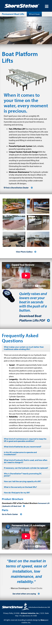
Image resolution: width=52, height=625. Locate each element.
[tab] (26, 348)
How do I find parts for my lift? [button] (17, 492)
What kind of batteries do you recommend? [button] (22, 446)
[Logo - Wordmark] (23, 6)
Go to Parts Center (10, 514)
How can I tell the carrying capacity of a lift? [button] (22, 481)
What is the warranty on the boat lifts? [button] (20, 487)
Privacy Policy (8, 613)
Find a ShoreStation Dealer (17, 187)
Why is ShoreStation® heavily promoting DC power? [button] (23, 474)
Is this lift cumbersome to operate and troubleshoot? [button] (20, 453)
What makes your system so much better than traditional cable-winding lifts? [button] (24, 348)
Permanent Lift (43, 503)
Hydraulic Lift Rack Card (12, 506)
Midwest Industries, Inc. (30, 613)
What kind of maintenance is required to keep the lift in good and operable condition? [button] (25, 440)
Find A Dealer (35, 14)
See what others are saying (24, 593)
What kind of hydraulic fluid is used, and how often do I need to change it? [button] (25, 461)
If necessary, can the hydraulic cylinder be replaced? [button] (26, 468)
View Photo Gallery (24, 251)
